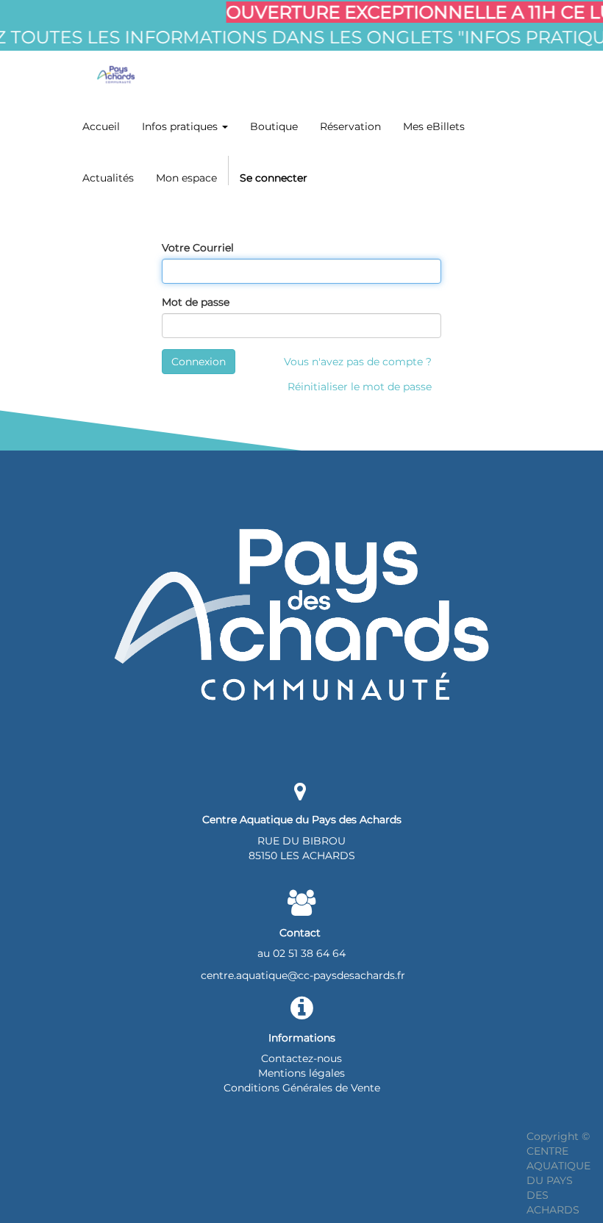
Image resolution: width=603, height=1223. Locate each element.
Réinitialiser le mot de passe (360, 386)
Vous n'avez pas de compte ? (358, 361)
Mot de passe (195, 302)
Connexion (198, 361)
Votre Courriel (198, 247)
